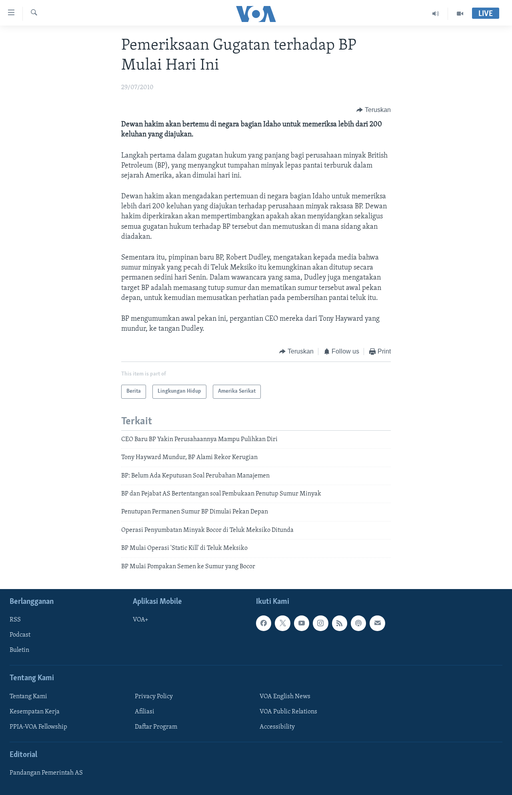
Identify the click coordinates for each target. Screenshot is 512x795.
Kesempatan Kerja (35, 712)
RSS (15, 620)
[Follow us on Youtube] (301, 623)
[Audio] (436, 14)
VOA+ (140, 620)
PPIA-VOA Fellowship (38, 727)
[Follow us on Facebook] (263, 623)
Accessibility (277, 727)
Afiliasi (144, 712)
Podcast (20, 635)
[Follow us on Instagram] (320, 623)
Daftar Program (156, 727)
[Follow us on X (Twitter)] (282, 623)
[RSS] (339, 623)
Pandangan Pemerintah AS (46, 773)
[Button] (373, 110)
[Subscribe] (377, 623)
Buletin (19, 650)
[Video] (460, 14)
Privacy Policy (154, 696)
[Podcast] (358, 623)
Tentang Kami (28, 696)
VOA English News (285, 696)
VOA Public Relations (288, 712)
